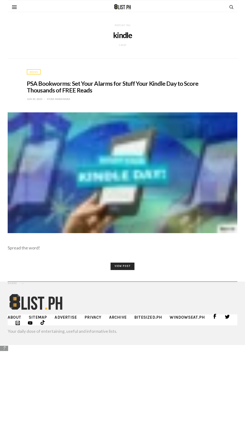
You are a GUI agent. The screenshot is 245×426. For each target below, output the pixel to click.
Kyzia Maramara (58, 99)
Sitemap (38, 317)
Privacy (92, 317)
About (14, 317)
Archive (118, 317)
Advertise (66, 317)
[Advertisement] (122, 385)
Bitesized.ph (148, 317)
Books (34, 71)
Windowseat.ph (187, 317)
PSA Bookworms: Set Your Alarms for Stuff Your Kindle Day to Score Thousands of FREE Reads (113, 87)
